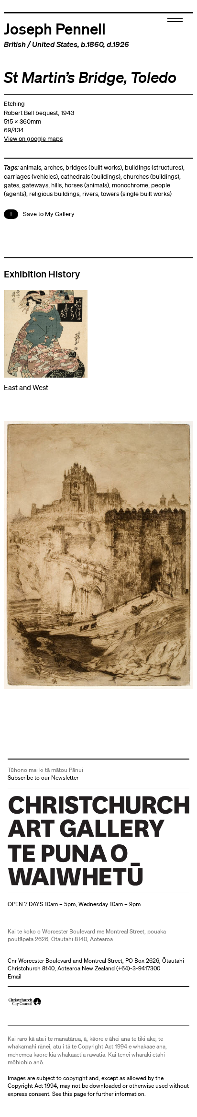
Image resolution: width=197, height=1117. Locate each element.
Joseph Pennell (55, 28)
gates (11, 185)
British (15, 44)
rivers (90, 194)
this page (74, 1094)
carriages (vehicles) (31, 177)
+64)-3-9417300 (139, 968)
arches (53, 167)
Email (15, 976)
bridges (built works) (94, 167)
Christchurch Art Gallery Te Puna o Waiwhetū (65, 885)
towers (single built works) (136, 194)
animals (30, 167)
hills (56, 185)
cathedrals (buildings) (90, 177)
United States (54, 44)
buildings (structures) (154, 167)
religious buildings (54, 194)
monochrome (130, 185)
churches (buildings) (151, 177)
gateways (35, 185)
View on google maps (33, 139)
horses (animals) (87, 185)
